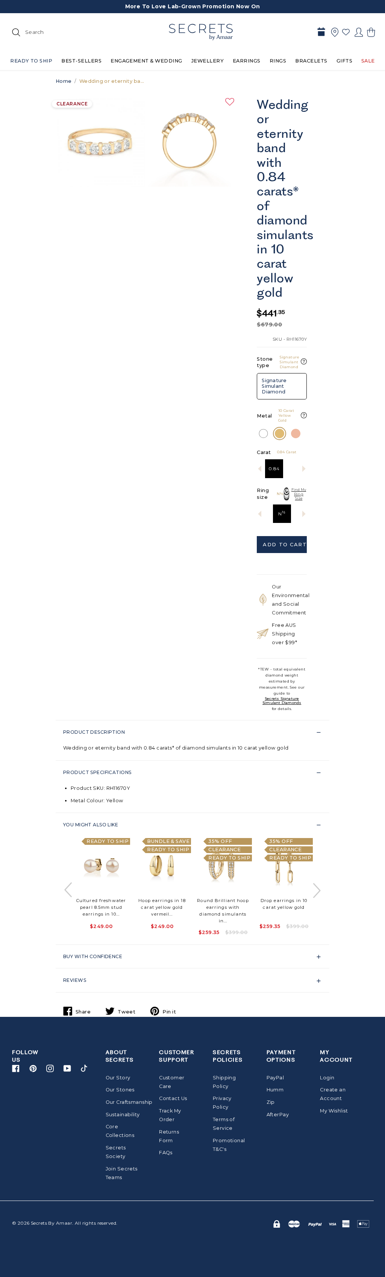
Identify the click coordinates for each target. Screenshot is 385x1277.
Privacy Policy (222, 1103)
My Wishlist (334, 1111)
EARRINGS (247, 61)
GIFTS (344, 61)
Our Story (118, 1077)
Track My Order (170, 1115)
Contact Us (173, 1098)
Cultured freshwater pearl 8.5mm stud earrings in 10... (101, 907)
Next (316, 890)
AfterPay (278, 1114)
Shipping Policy (224, 1082)
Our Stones (120, 1090)
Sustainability (123, 1114)
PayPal (275, 1077)
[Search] (15, 32)
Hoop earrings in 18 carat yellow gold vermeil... (161, 907)
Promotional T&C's (229, 1145)
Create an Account (333, 1094)
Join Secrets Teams (122, 1173)
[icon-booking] (321, 32)
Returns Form (169, 1136)
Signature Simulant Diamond (274, 386)
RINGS (278, 61)
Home (64, 81)
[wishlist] (346, 32)
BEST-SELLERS (81, 61)
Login (327, 1077)
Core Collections (120, 1131)
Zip (271, 1102)
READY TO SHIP (31, 61)
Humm (275, 1090)
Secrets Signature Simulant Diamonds (281, 700)
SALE (368, 61)
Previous (68, 890)
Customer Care (171, 1082)
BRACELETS (311, 61)
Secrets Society (116, 1152)
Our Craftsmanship (123, 1102)
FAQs (166, 1152)
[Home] (200, 32)
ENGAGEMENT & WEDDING (146, 61)
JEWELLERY (207, 61)
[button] (370, 32)
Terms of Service (224, 1124)
